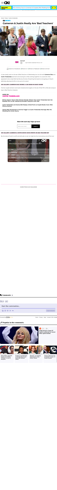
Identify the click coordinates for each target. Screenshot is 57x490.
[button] (2, 3)
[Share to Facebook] (14, 69)
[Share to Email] (44, 69)
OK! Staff (22, 60)
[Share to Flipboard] (34, 69)
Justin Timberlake (13, 18)
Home (2, 18)
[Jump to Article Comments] (8, 69)
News (6, 18)
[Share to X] (24, 69)
